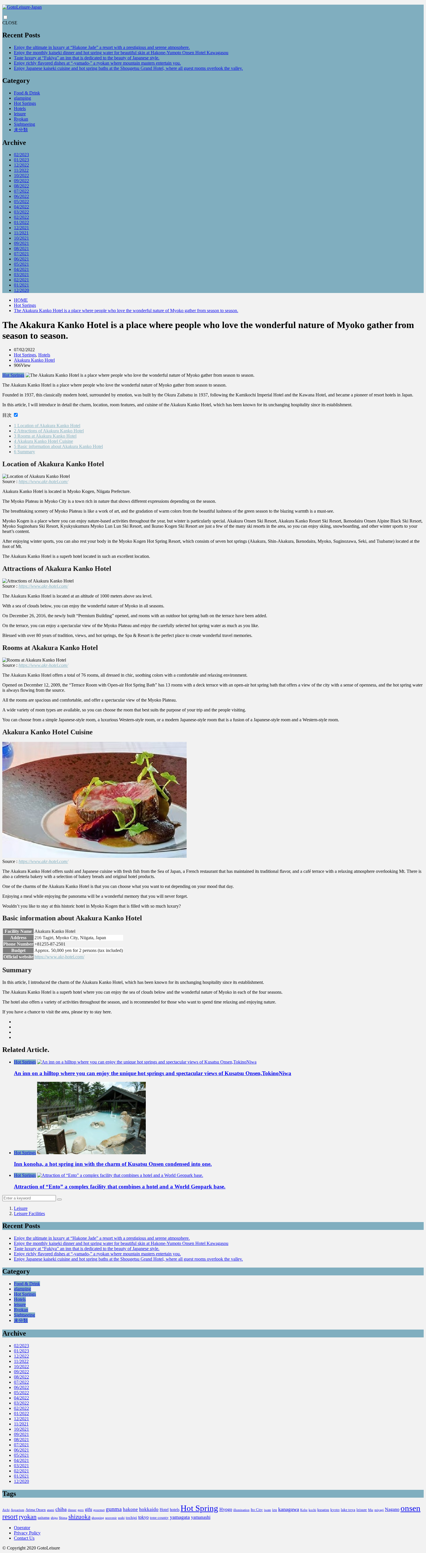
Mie (370, 1510)
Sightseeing (24, 124)
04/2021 (21, 269)
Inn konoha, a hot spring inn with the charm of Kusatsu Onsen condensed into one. (113, 1164)
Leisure (21, 1208)
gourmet (99, 1510)
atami (50, 1510)
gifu (88, 1509)
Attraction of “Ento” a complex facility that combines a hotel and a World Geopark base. (119, 1187)
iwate (267, 1510)
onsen (410, 1508)
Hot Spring (199, 1508)
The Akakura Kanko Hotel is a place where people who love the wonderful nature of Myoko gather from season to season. (126, 310)
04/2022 (21, 206)
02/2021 (21, 279)
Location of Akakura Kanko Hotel (47, 425)
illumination (241, 1510)
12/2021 (21, 227)
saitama (44, 1518)
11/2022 (21, 170)
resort (10, 1516)
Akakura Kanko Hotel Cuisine (43, 441)
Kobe (303, 1510)
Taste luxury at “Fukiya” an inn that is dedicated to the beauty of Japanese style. (86, 57)
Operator (22, 1527)
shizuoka (79, 1516)
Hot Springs (25, 103)
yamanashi (200, 1517)
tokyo (143, 1517)
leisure (20, 113)
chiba (61, 1509)
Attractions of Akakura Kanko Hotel (49, 430)
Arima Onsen (36, 1510)
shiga (54, 1517)
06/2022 (21, 196)
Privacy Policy (27, 1532)
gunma (114, 1509)
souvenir (111, 1517)
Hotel (164, 1509)
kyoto (335, 1510)
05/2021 (21, 264)
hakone (130, 1509)
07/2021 (21, 253)
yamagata (180, 1517)
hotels (174, 1509)
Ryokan (21, 118)
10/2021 (21, 238)
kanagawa (288, 1509)
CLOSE (9, 22)
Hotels (20, 108)
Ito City (257, 1510)
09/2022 (21, 180)
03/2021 (21, 274)
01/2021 (21, 285)
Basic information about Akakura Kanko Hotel (58, 446)
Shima (63, 1517)
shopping (98, 1517)
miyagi (379, 1510)
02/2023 (21, 154)
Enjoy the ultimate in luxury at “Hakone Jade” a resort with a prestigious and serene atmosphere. (102, 47)
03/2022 (21, 212)
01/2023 (21, 159)
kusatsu (323, 1510)
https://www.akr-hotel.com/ (43, 481)
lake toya (348, 1510)
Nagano (392, 1509)
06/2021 (21, 258)
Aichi (6, 1510)
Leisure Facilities (29, 1213)
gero (81, 1510)
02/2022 (21, 217)
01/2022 (21, 222)
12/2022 (21, 165)
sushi (121, 1517)
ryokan (28, 1516)
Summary (24, 451)
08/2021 (21, 248)
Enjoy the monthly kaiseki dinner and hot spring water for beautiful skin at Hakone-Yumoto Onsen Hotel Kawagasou (121, 52)
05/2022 (21, 201)
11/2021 (21, 232)
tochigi (131, 1518)
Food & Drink (27, 92)
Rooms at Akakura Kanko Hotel (45, 436)
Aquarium (17, 1510)
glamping (22, 98)
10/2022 (21, 175)
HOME (21, 300)
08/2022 (21, 185)
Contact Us (24, 1538)
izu (274, 1510)
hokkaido (149, 1509)
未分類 (21, 129)
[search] (59, 1199)
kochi (312, 1510)
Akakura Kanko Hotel (34, 360)
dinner (72, 1510)
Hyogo (225, 1509)
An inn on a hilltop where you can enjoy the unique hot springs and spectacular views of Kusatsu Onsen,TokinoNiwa (152, 1073)
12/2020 (21, 290)
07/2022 (21, 191)
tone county (159, 1518)
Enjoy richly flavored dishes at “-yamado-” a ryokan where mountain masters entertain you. (97, 63)
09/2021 (21, 243)
